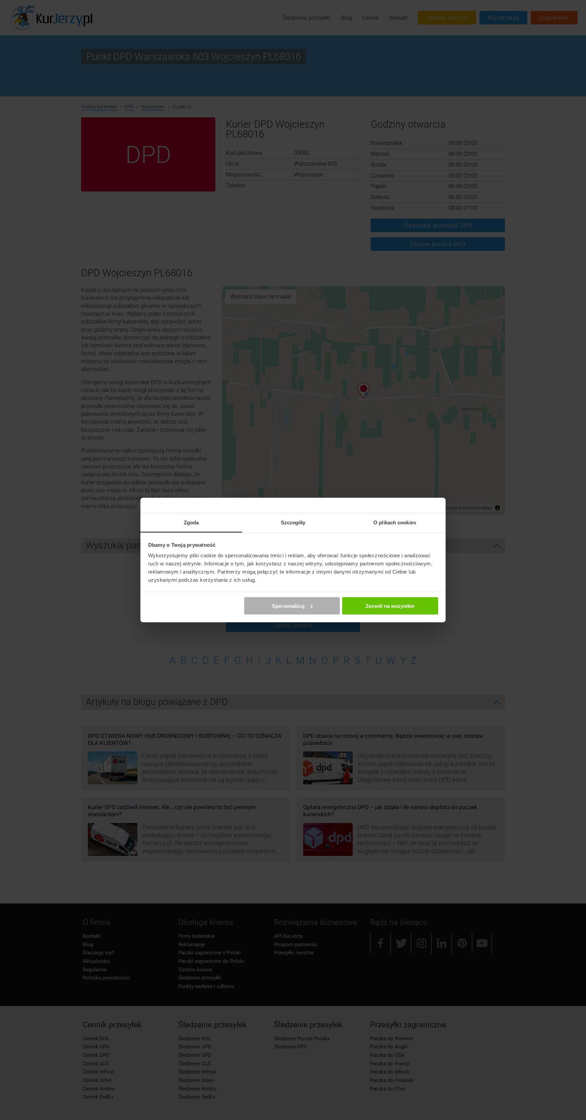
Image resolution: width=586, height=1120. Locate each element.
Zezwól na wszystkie (390, 606)
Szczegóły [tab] (293, 522)
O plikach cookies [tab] (394, 522)
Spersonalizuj (288, 606)
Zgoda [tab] (191, 522)
